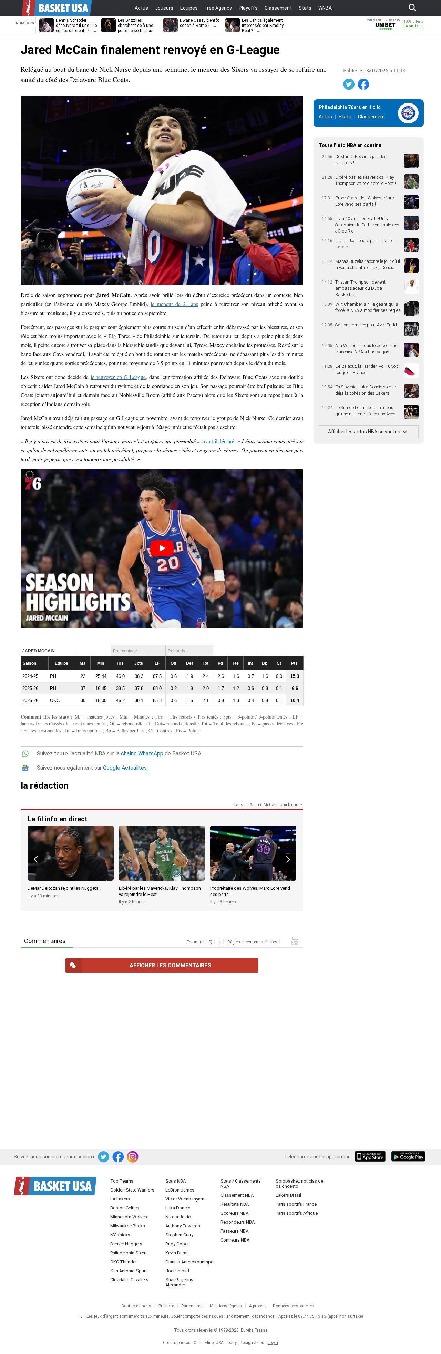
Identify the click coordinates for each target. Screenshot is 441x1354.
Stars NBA (175, 1181)
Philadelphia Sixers (129, 1252)
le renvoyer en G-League (118, 376)
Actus (325, 116)
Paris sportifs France (296, 1204)
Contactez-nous (136, 1306)
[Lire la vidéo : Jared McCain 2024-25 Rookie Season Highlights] (162, 548)
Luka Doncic (177, 1207)
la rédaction (45, 785)
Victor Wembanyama (186, 1199)
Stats (345, 116)
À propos (257, 1306)
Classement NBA (237, 1195)
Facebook (364, 84)
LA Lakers (120, 1199)
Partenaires (192, 1306)
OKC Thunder (123, 1261)
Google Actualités (125, 767)
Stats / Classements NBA (240, 1183)
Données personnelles (293, 1306)
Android (408, 1157)
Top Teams (121, 1181)
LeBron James (179, 1190)
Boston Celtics (124, 1207)
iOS (371, 1157)
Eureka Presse (254, 1330)
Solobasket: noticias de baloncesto (299, 1183)
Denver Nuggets (126, 1243)
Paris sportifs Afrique (297, 1213)
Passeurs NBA (234, 1231)
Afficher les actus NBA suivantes (364, 431)
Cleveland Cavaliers (129, 1279)
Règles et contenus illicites (252, 942)
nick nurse (292, 804)
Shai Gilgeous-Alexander (180, 1282)
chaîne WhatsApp (142, 753)
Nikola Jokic (178, 1216)
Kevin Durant (177, 1252)
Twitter (349, 84)
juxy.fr (272, 1342)
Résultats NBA (234, 1204)
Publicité (166, 1306)
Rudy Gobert (177, 1243)
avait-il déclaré (218, 441)
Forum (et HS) (199, 942)
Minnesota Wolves (128, 1216)
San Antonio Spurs (129, 1270)
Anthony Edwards (182, 1225)
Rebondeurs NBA (237, 1222)
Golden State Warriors (132, 1190)
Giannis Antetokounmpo (189, 1261)
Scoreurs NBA (234, 1213)
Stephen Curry (179, 1234)
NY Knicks (120, 1234)
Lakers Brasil (288, 1195)
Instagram (133, 1157)
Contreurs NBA (234, 1240)
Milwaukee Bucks (127, 1225)
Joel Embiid (177, 1270)
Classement (371, 116)
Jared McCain (265, 804)
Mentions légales (226, 1306)
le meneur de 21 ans (174, 303)
